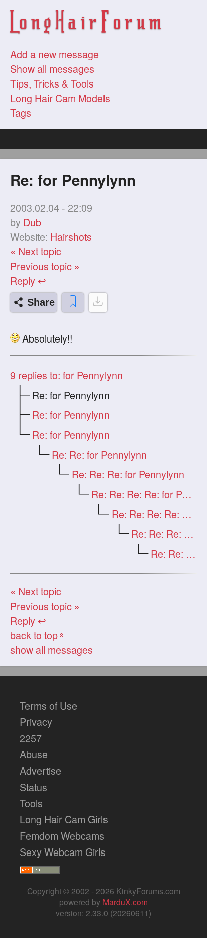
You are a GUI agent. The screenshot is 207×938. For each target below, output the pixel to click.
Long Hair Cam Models (60, 98)
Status (33, 787)
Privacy (36, 721)
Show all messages (52, 68)
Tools (31, 803)
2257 (31, 738)
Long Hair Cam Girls (64, 819)
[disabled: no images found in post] (98, 302)
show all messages (51, 649)
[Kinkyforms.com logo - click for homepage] (85, 23)
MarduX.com (125, 901)
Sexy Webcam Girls (63, 851)
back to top (38, 635)
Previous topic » (45, 266)
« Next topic (35, 251)
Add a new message (54, 54)
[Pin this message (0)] (73, 302)
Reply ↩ (28, 280)
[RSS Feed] (40, 868)
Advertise (40, 770)
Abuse (34, 754)
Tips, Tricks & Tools (52, 83)
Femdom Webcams (62, 835)
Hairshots (71, 236)
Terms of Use (48, 705)
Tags (20, 112)
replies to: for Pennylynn (66, 375)
